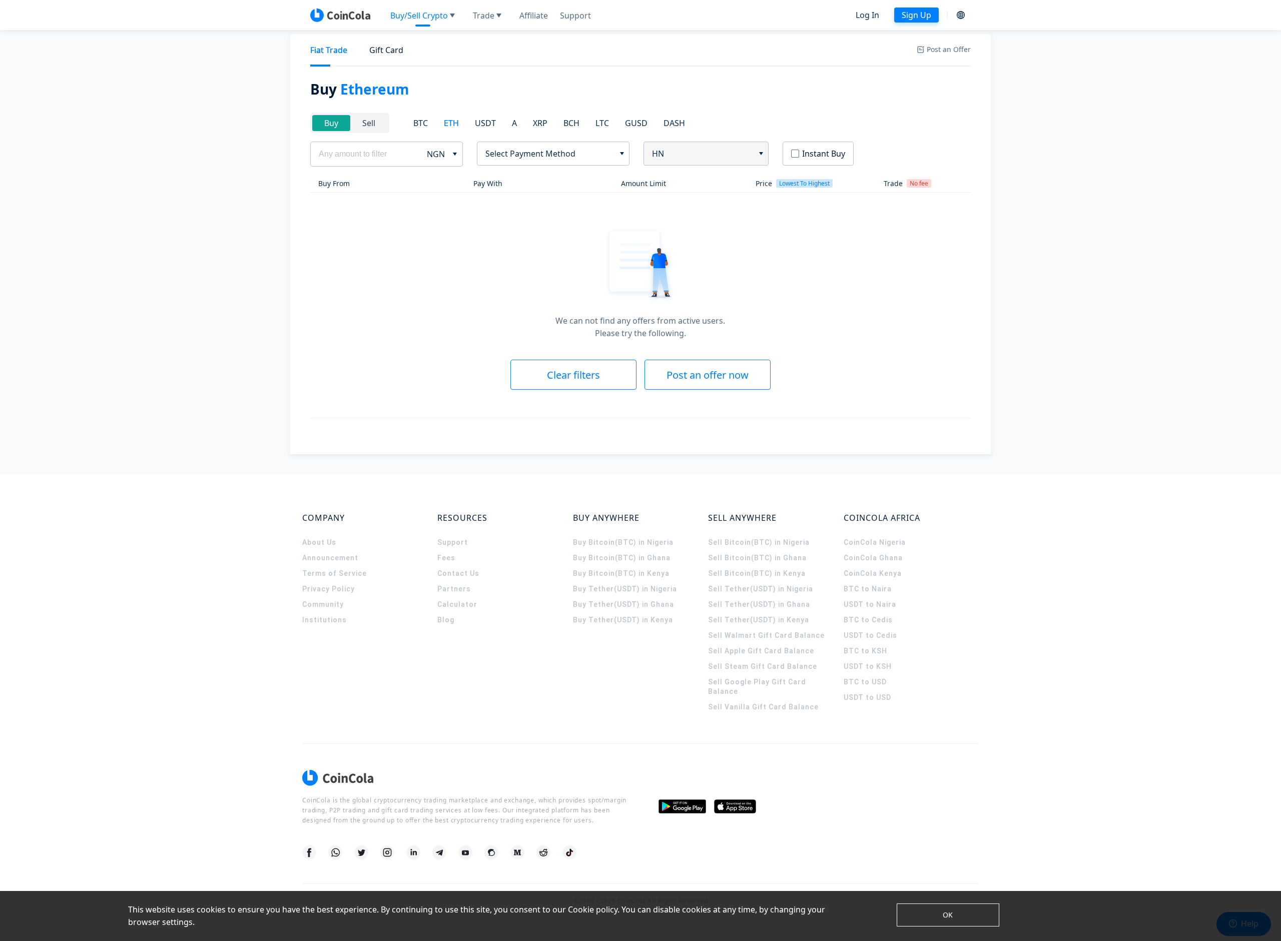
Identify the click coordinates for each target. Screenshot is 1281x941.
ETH (451, 123)
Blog (445, 620)
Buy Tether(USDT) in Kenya (623, 620)
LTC (602, 123)
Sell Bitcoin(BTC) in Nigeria (759, 542)
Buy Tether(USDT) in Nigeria (625, 589)
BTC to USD (865, 682)
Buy (331, 123)
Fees (446, 558)
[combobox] (549, 153)
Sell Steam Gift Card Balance (762, 666)
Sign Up (916, 15)
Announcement (330, 558)
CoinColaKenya (873, 573)
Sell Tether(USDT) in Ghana (759, 604)
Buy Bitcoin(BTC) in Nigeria (623, 542)
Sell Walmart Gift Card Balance (766, 635)
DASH (674, 123)
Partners (454, 589)
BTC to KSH (865, 651)
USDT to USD (867, 697)
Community (323, 604)
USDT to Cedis (870, 635)
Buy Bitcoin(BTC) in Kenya (621, 573)
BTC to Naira (868, 589)
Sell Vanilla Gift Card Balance (763, 707)
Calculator (457, 604)
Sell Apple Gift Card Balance (761, 651)
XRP (540, 123)
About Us (319, 542)
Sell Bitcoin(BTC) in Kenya (757, 573)
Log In (867, 15)
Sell (368, 123)
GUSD (636, 123)
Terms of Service (334, 573)
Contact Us (458, 573)
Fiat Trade (328, 50)
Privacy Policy (328, 589)
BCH (571, 123)
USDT (485, 123)
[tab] (328, 50)
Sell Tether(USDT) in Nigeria (760, 589)
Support (452, 542)
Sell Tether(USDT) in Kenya (758, 620)
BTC (420, 123)
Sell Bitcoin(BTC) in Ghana (757, 558)
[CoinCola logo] (340, 15)
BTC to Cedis (868, 620)
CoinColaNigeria (875, 542)
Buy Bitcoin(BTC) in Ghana (622, 558)
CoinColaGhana (873, 558)
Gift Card (386, 50)
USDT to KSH (868, 666)
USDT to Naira (870, 604)
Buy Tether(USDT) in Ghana (623, 604)
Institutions (324, 620)
